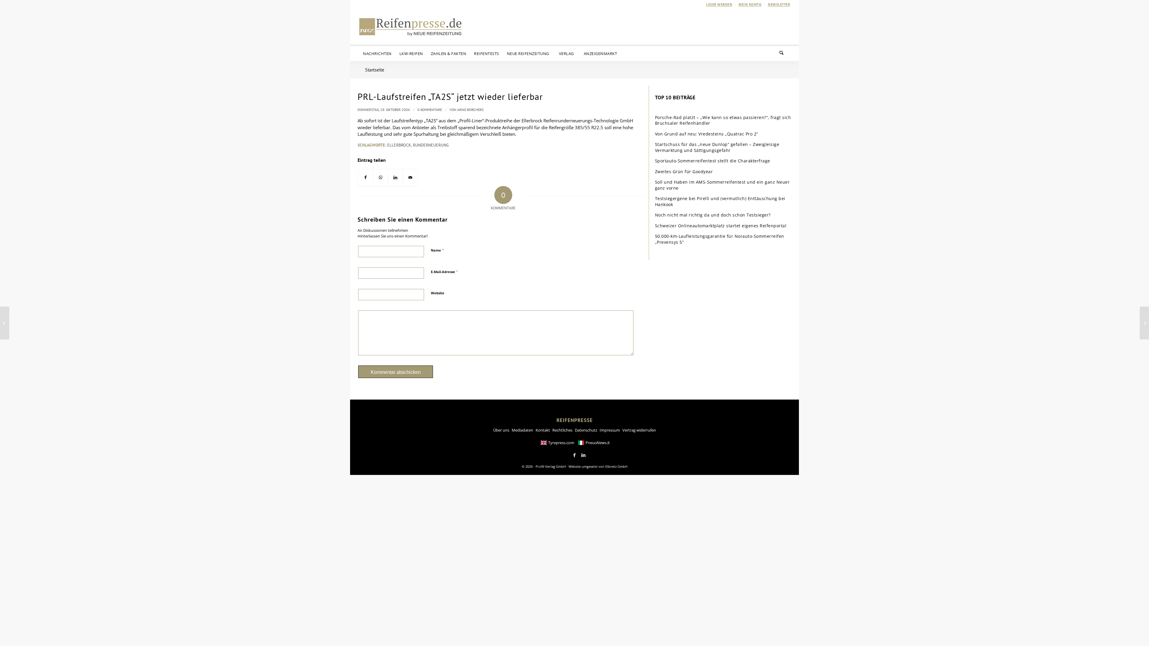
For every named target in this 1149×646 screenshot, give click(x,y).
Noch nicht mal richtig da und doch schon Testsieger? (713, 215)
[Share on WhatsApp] (380, 177)
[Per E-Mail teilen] (410, 177)
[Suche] (785, 53)
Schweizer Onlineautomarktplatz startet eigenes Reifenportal (721, 225)
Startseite (374, 70)
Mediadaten (522, 430)
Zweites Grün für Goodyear (684, 171)
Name (437, 250)
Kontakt (543, 430)
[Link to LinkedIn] (583, 455)
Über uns (501, 430)
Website (437, 293)
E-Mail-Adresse (444, 271)
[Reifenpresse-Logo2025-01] (410, 27)
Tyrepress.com (561, 442)
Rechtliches (562, 430)
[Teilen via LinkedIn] (395, 177)
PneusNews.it (598, 442)
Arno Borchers (470, 109)
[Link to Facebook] (574, 455)
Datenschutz (586, 430)
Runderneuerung (431, 145)
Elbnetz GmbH (616, 466)
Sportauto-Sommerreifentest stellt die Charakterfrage (712, 161)
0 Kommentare (429, 109)
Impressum (610, 430)
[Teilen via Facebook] (365, 177)
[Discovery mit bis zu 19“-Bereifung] (1144, 323)
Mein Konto (750, 4)
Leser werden (719, 4)
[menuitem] (719, 4)
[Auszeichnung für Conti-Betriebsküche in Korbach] (4, 323)
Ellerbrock (399, 145)
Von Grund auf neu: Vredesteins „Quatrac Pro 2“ (706, 134)
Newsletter (779, 4)
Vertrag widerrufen (639, 430)
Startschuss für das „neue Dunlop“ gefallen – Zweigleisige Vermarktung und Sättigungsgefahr (717, 147)
